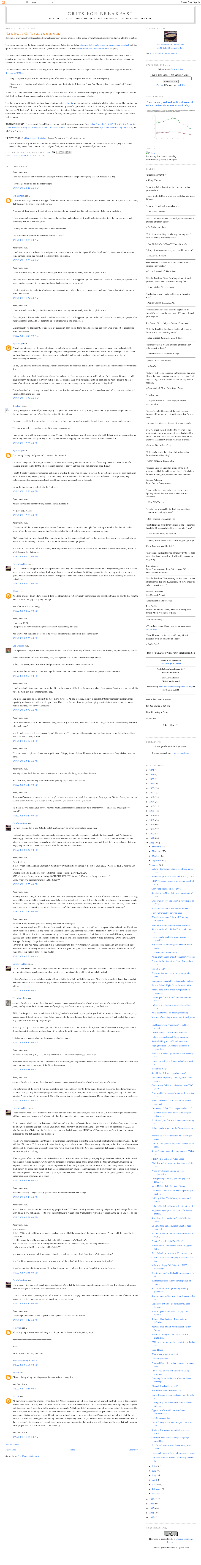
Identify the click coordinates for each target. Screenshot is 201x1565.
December (157, 846)
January (156, 1493)
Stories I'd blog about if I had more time (170, 1041)
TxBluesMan (18, 195)
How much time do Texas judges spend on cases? (173, 1452)
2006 (152, 1503)
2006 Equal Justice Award (171, 663)
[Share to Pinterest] (69, 152)
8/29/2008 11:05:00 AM (26, 1436)
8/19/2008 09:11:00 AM (26, 1100)
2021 (152, 783)
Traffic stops (38, 156)
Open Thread (157, 1349)
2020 (152, 788)
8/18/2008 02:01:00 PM (25, 556)
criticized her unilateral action (93, 48)
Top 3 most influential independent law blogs (176, 686)
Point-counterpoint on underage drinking (170, 1012)
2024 (152, 769)
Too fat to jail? (158, 968)
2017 (152, 801)
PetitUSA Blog (111, 124)
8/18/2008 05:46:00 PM (25, 761)
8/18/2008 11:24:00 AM (26, 298)
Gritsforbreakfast (20, 564)
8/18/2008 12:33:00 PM (25, 491)
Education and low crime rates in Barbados (171, 908)
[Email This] (58, 152)
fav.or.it (16, 1372)
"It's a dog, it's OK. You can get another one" (172, 1108)
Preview (160, 84)
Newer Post (10, 1449)
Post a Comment (12, 1444)
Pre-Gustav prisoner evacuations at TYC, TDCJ (173, 876)
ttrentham (17, 405)
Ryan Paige (18, 343)
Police (25, 156)
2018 (152, 797)
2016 (152, 806)
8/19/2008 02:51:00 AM (26, 956)
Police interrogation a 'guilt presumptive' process (173, 956)
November (157, 851)
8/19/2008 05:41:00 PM (25, 1197)
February (156, 1488)
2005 (152, 1508)
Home (72, 1449)
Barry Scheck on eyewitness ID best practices (172, 1253)
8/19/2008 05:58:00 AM (26, 990)
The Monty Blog (20, 998)
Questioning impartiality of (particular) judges (172, 980)
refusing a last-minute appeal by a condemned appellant (104, 44)
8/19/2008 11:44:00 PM (25, 1320)
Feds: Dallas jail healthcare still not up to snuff (172, 1205)
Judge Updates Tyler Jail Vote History (168, 1186)
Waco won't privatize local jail (165, 1354)
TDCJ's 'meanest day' (161, 1417)
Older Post (133, 1449)
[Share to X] (63, 152)
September (157, 860)
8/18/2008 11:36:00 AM (26, 398)
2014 (152, 815)
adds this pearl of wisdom (35, 138)
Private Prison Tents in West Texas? (167, 1241)
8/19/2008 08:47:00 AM (26, 1042)
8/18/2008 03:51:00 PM (25, 675)
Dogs (17, 156)
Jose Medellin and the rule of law (166, 1390)
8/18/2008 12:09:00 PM (25, 443)
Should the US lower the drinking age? (169, 1072)
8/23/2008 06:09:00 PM (25, 1364)
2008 (152, 842)
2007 (152, 1499)
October (156, 855)
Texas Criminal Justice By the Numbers (169, 1032)
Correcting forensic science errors (166, 888)
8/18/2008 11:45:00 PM (25, 911)
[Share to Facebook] (66, 152)
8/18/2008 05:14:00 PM (25, 740)
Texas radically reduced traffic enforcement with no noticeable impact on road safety (169, 103)
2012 (152, 824)
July (154, 1466)
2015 (152, 810)
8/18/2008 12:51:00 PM (25, 515)
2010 (152, 833)
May (154, 1475)
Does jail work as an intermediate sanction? (171, 924)
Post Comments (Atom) (28, 1456)
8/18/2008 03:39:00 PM (25, 638)
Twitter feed (151, 629)
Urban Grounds (96, 124)
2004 (152, 1512)
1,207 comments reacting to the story (116, 127)
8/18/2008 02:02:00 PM (25, 610)
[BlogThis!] (60, 152)
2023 (152, 774)
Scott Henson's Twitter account (163, 53)
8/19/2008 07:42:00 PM (25, 1303)
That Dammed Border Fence (164, 952)
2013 (152, 819)
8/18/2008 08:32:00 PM (25, 849)
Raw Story (127, 124)
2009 (152, 838)
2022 (152, 778)
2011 (152, 829)
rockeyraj (17, 1327)
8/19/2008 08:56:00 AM (26, 1069)
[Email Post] (54, 152)
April (155, 1479)
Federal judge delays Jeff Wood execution (170, 1036)
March (155, 1484)
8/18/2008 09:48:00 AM (26, 188)
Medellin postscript (160, 1358)
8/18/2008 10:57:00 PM (25, 884)
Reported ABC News (14, 73)
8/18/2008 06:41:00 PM (25, 784)
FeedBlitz (181, 84)
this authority (67, 102)
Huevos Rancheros (181, 752)
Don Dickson (18, 645)
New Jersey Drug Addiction (25, 1360)
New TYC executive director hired (167, 912)
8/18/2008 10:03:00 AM (26, 260)
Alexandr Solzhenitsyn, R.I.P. (165, 1385)
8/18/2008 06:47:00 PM (25, 815)
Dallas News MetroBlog (16, 127)
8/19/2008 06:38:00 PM (25, 1272)
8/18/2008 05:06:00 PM (25, 710)
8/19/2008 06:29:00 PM (25, 1217)
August (155, 864)
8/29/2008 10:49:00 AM (26, 1388)
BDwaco (16, 591)
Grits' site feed (177, 69)
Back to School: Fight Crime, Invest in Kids (171, 985)
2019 (152, 792)
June (154, 1470)
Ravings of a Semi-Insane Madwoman (48, 127)
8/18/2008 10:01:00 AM (26, 239)
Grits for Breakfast (100, 13)
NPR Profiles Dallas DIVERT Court (168, 1158)
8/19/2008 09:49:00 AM (26, 1180)
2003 (152, 1517)
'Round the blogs (159, 1068)
